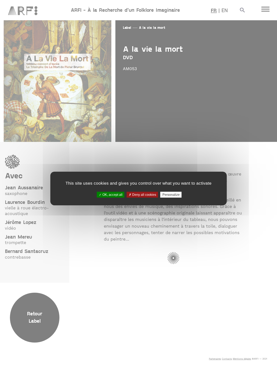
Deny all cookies (143, 194)
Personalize (171, 194)
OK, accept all (112, 194)
